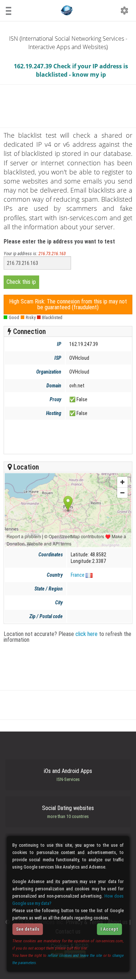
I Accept (109, 929)
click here (86, 633)
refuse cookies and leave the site (75, 955)
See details (27, 929)
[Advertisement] (67, 436)
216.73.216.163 (52, 253)
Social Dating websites (68, 812)
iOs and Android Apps (68, 775)
